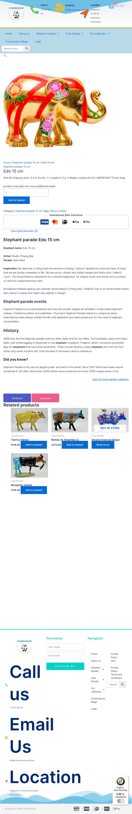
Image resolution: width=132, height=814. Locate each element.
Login (38, 41)
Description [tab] (17, 231)
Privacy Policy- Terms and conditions (116, 672)
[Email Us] (59, 8)
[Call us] (34, 9)
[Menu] (126, 777)
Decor (53, 211)
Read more (102, 444)
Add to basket (16, 200)
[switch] (120, 801)
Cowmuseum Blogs (16, 41)
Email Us (70, 5)
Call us (44, 5)
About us (24, 33)
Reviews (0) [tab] (31, 231)
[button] (5, 55)
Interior (62, 211)
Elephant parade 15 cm (26, 162)
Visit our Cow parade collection (110, 379)
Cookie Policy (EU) (114, 657)
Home (8, 33)
